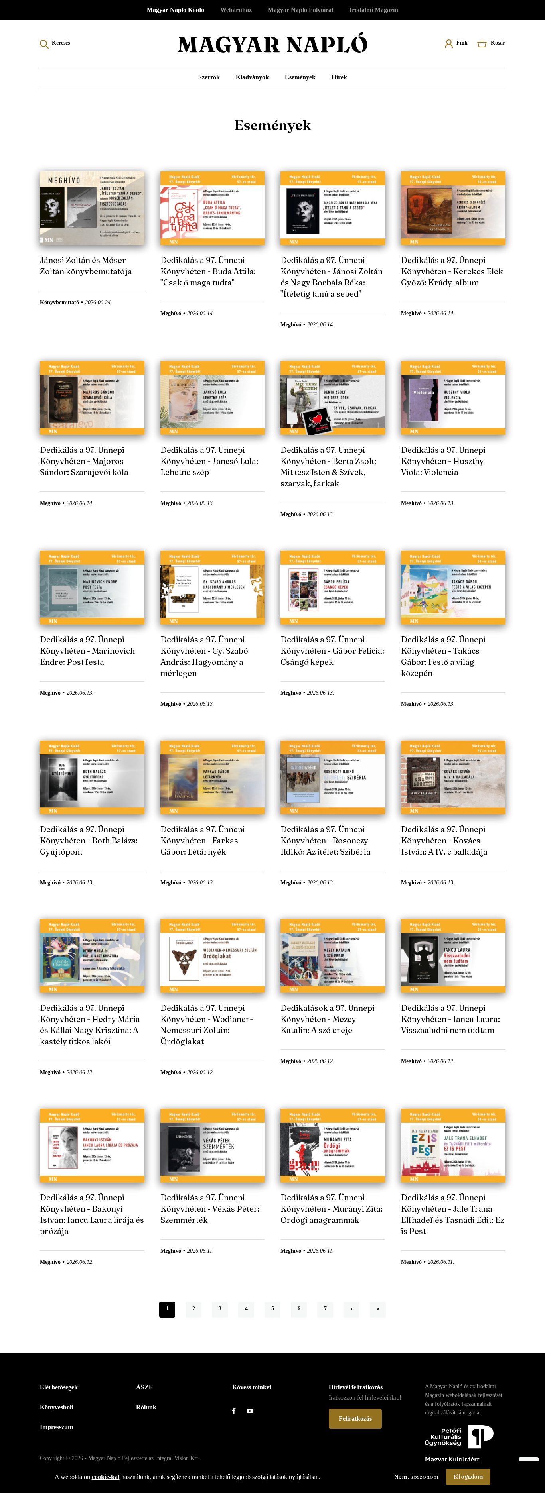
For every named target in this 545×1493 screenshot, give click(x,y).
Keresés (61, 43)
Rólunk (146, 1407)
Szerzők (209, 77)
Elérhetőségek (59, 1387)
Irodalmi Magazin (374, 9)
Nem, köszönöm (416, 1476)
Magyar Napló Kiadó (175, 9)
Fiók (462, 43)
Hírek (339, 77)
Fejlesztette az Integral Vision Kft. (160, 1458)
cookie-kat (106, 1476)
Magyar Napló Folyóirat (301, 9)
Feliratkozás (355, 1418)
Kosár (498, 43)
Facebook (239, 1411)
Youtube (254, 1411)
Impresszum (56, 1427)
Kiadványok (252, 77)
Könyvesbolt (56, 1407)
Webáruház (236, 9)
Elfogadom (468, 1476)
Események (300, 77)
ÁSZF (144, 1387)
